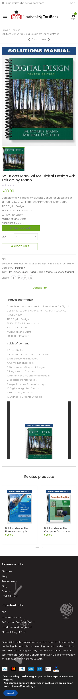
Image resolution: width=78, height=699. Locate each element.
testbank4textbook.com (28, 642)
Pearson (16, 30)
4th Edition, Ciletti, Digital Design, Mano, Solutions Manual (41, 271)
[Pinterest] (24, 277)
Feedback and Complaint (17, 627)
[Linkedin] (30, 277)
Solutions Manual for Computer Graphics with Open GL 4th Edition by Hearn (58, 533)
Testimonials (9, 581)
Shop (5, 576)
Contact (6, 591)
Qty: (4, 236)
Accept (10, 693)
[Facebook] (13, 277)
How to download (12, 617)
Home (5, 30)
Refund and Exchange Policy (18, 622)
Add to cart (21, 246)
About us (7, 571)
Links (70, 3)
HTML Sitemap (10, 596)
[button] (37, 547)
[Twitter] (19, 277)
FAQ (4, 612)
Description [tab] (40, 288)
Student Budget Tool (14, 632)
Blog (4, 586)
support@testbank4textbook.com (25, 3)
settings (30, 686)
